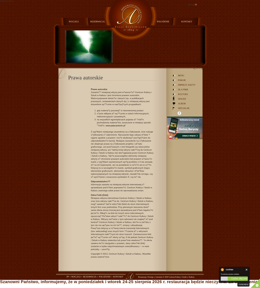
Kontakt (186, 21)
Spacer (182, 99)
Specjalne (184, 108)
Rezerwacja (97, 21)
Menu (181, 75)
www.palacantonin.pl (115, 125)
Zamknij (247, 270)
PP (68, 277)
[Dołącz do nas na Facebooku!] (179, 113)
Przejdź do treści (7, 1)
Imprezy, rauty (186, 85)
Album (182, 103)
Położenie (163, 21)
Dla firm (183, 89)
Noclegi (74, 21)
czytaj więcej (243, 284)
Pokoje (182, 80)
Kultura (183, 94)
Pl (196, 5)
